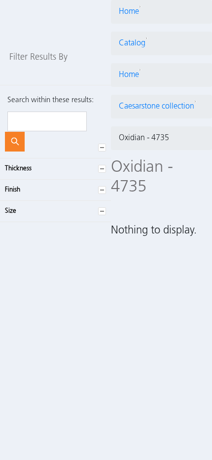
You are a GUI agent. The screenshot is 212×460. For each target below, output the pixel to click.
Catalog (132, 43)
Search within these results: (50, 100)
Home (129, 12)
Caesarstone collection (156, 107)
